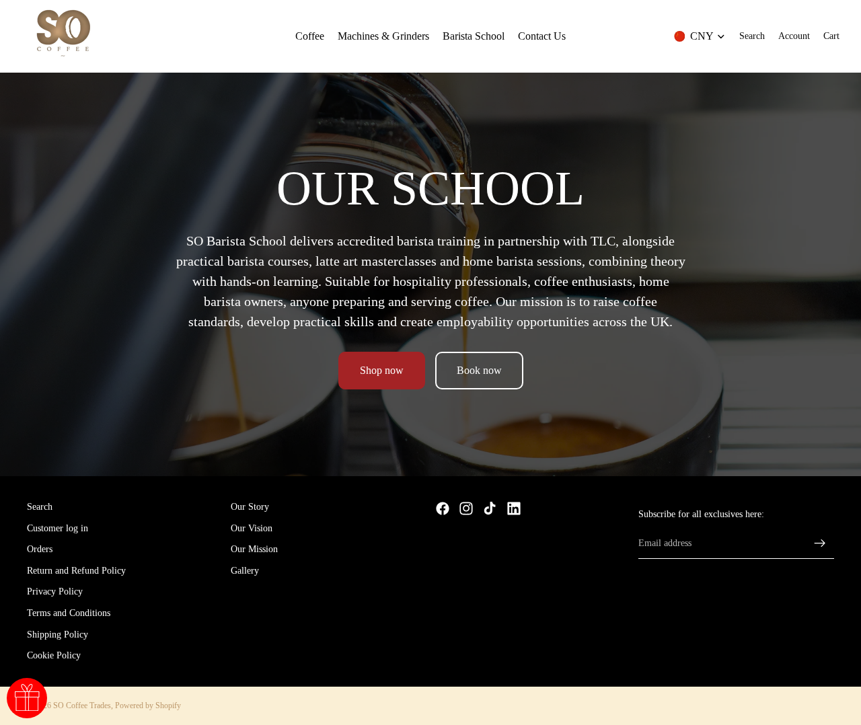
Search (39, 507)
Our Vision (251, 528)
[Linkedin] (514, 508)
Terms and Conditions (68, 613)
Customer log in (57, 528)
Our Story (250, 507)
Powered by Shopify (148, 705)
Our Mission (254, 550)
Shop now (382, 370)
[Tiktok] (490, 508)
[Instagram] (466, 508)
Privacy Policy (55, 592)
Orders (39, 550)
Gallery (245, 571)
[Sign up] (820, 543)
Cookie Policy (54, 656)
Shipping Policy (57, 634)
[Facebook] (443, 508)
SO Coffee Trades (82, 705)
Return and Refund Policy (76, 571)
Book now (479, 370)
